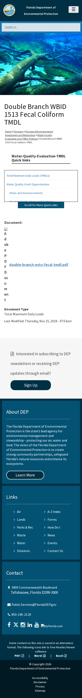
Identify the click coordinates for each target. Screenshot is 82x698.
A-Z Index (54, 512)
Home (8, 131)
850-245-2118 (21, 615)
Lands (21, 520)
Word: (38, 656)
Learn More (25, 475)
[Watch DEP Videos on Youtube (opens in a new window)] (37, 623)
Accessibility (40, 678)
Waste (21, 535)
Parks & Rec (25, 527)
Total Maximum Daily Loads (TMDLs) (28, 176)
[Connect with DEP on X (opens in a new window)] (16, 623)
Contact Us (55, 551)
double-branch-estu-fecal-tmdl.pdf (38, 264)
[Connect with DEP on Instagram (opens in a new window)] (23, 623)
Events (52, 543)
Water (21, 543)
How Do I (54, 527)
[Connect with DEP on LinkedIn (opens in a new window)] (30, 623)
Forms (52, 520)
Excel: (60, 656)
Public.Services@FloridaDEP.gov (34, 605)
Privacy (40, 686)
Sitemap (40, 690)
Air (19, 512)
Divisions (18, 131)
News (51, 535)
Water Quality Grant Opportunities (28, 184)
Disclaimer (40, 682)
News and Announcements (26, 193)
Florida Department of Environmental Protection (40, 668)
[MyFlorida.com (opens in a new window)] (52, 624)
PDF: (18, 656)
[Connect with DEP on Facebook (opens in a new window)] (9, 623)
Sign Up (30, 385)
